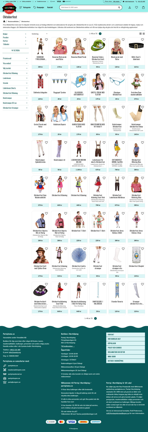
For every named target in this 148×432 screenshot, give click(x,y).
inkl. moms (116, 1)
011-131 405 (141, 1)
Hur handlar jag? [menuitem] (114, 339)
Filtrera (16, 50)
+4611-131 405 (15, 350)
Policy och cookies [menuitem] (115, 347)
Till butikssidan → (68, 346)
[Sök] (119, 7)
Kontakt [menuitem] (50, 7)
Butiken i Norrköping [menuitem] (115, 361)
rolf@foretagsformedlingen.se (117, 413)
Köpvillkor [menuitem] (112, 343)
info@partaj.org (129, 1)
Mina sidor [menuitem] (112, 356)
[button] (25, 7)
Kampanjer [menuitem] (40, 7)
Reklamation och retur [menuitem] (116, 352)
